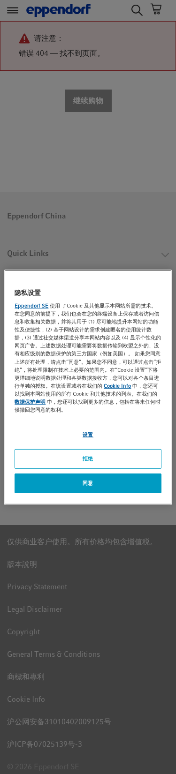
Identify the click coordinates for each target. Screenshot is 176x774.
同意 (88, 483)
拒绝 (88, 458)
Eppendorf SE (31, 305)
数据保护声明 (30, 401)
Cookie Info (117, 386)
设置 (88, 434)
